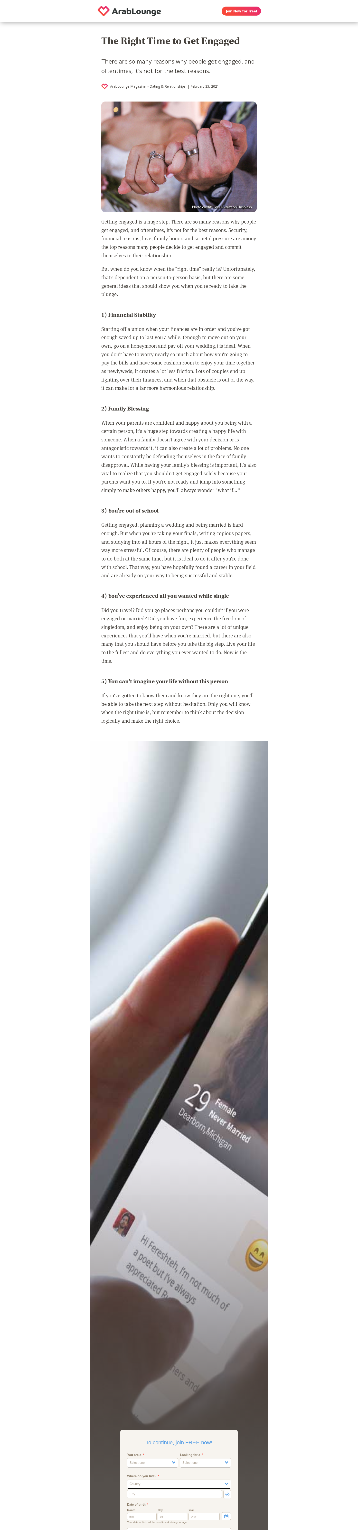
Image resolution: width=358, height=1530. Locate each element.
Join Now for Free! (241, 11)
